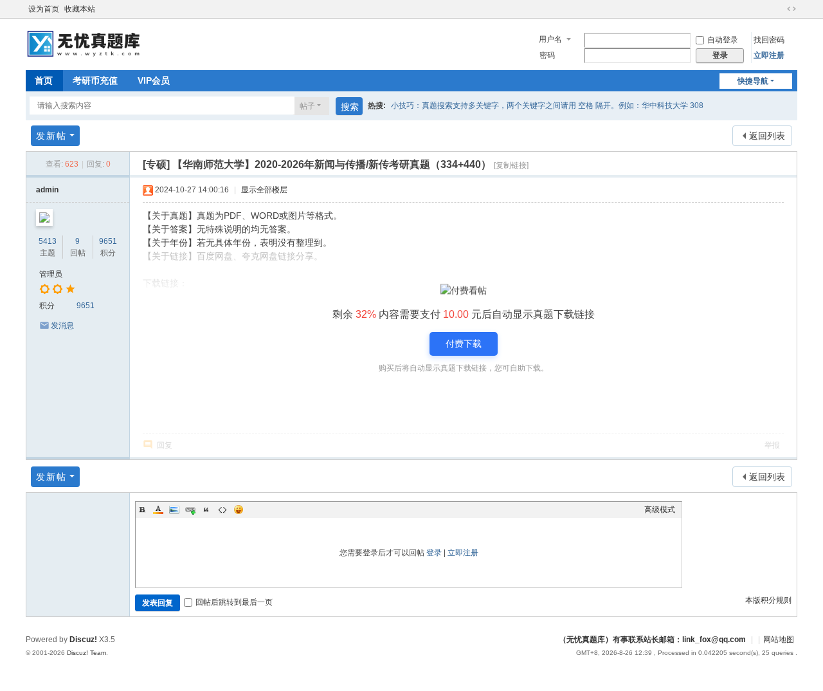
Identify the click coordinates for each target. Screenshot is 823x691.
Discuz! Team (86, 652)
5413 (48, 241)
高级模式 (659, 509)
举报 (772, 445)
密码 (547, 55)
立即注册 (769, 55)
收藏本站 (79, 9)
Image (174, 509)
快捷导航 (752, 81)
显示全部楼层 (264, 189)
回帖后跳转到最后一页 (234, 602)
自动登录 (722, 39)
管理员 (50, 274)
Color (158, 509)
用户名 (550, 39)
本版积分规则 (768, 600)
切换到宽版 (791, 9)
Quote (206, 509)
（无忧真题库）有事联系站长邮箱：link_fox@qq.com (652, 639)
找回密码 (769, 39)
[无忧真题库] (85, 43)
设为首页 (43, 9)
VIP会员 (154, 80)
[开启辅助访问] (779, 9)
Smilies (238, 509)
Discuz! (83, 639)
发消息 (62, 325)
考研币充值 (95, 80)
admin (47, 189)
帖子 (307, 106)
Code (222, 509)
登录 (434, 552)
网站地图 (778, 639)
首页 (44, 80)
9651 (108, 241)
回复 (164, 445)
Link (190, 509)
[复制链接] (511, 165)
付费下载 (464, 343)
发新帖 (51, 136)
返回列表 (767, 136)
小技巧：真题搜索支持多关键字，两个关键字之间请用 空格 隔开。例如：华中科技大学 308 (547, 105)
